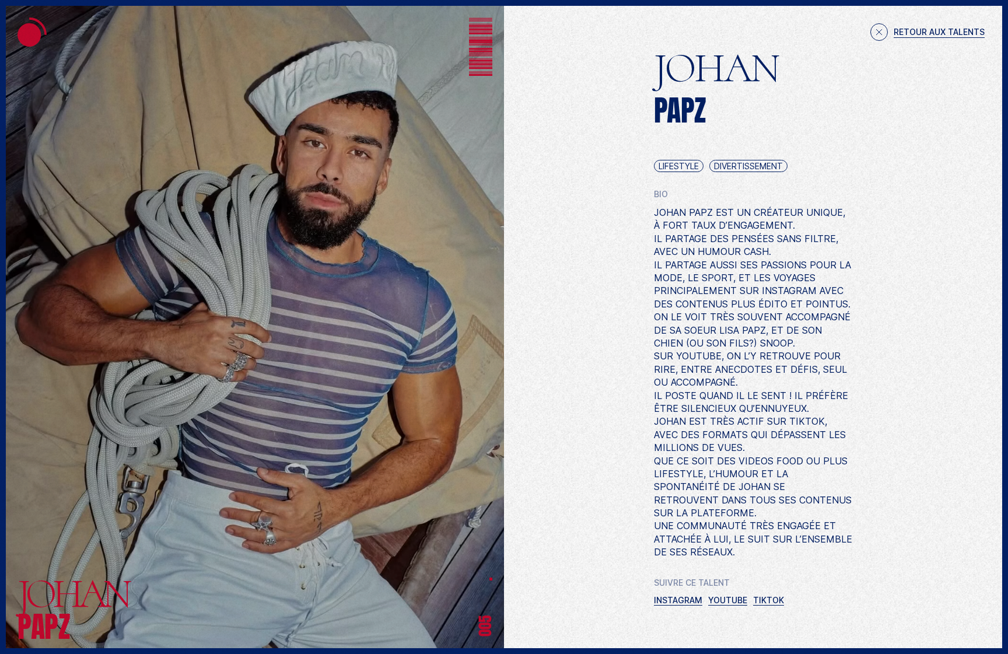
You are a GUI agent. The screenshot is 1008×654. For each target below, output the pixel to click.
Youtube (727, 600)
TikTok (768, 600)
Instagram (678, 600)
